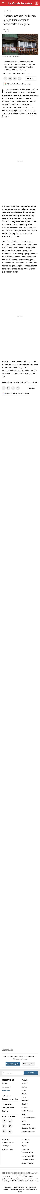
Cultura (24, 1107)
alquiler (34, 95)
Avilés (24, 1094)
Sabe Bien (25, 1149)
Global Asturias (27, 1111)
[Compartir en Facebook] (15, 78)
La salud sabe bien (28, 1156)
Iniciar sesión (28, 1064)
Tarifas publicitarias (8, 1108)
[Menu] (3, 3)
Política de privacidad (20, 1187)
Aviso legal (8, 1187)
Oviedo (24, 1087)
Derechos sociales (28, 1131)
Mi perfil (4, 1083)
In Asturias (25, 1142)
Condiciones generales (17, 1189)
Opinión (24, 1104)
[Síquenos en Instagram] (4, 1125)
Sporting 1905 (7, 1146)
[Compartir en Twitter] (20, 78)
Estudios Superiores (29, 1128)
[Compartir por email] (10, 78)
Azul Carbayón (7, 1149)
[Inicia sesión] (36, 3)
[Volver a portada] (20, 3)
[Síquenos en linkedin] (10, 1125)
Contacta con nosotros (10, 1099)
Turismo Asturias (28, 1159)
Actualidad (25, 1100)
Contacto (5, 1111)
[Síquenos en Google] (10, 1131)
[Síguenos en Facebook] (4, 1120)
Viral (23, 1114)
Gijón (24, 1090)
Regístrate (6, 1090)
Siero (24, 1097)
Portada (24, 1080)
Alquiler (16, 382)
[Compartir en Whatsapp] (5, 78)
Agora (24, 1146)
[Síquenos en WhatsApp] (4, 1131)
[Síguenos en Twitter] (10, 1120)
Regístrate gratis (12, 1064)
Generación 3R (27, 1153)
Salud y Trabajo (27, 1163)
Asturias (35, 382)
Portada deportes (8, 1142)
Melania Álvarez (25, 382)
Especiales (26, 1124)
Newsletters (6, 1087)
